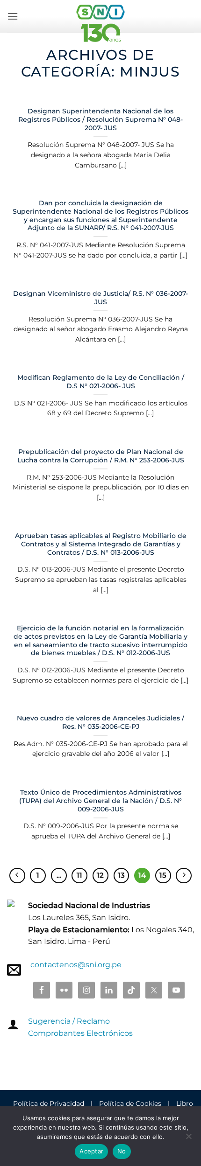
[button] (12, 16)
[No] (188, 1138)
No (121, 1151)
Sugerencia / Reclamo (69, 1021)
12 (100, 875)
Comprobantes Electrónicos (80, 1033)
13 (121, 875)
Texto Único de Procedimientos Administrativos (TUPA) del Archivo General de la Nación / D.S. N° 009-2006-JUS (100, 800)
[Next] (184, 876)
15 (162, 875)
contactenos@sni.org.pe (76, 964)
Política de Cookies (130, 1103)
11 (79, 875)
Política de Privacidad (48, 1103)
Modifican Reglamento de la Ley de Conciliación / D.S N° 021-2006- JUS (100, 382)
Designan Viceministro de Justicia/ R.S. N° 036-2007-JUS (100, 298)
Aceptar (91, 1151)
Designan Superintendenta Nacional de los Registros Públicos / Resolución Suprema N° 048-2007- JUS (100, 119)
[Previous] (17, 876)
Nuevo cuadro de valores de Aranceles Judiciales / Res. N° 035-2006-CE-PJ (100, 722)
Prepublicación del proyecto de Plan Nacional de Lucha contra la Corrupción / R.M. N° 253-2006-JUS (100, 456)
